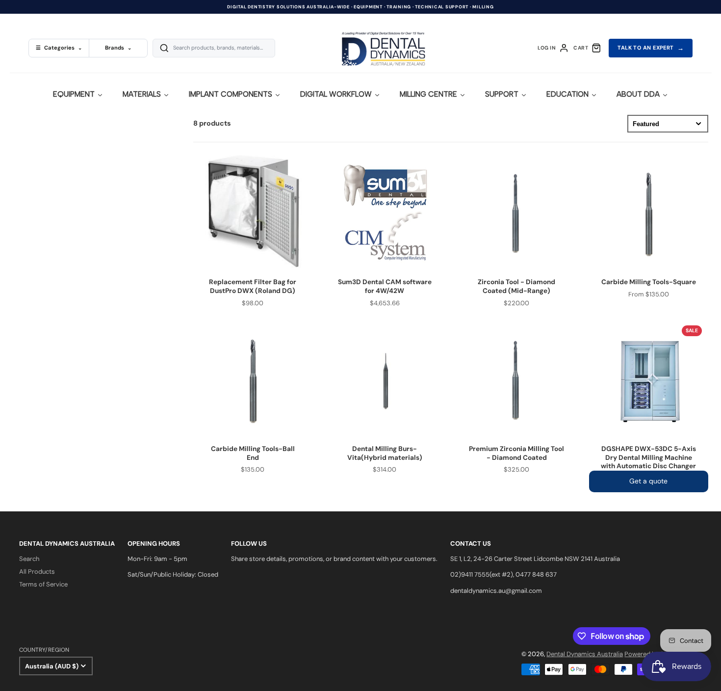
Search (29, 559)
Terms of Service (43, 584)
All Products (37, 571)
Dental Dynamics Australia (584, 654)
